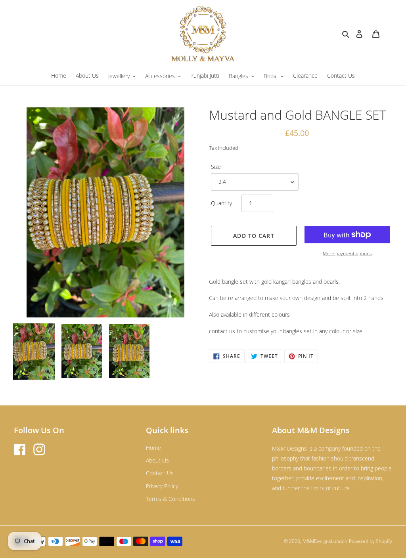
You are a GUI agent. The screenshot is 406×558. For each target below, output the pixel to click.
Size (216, 166)
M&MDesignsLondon (325, 541)
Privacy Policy (162, 486)
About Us (157, 460)
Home (153, 447)
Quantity (221, 203)
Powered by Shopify (370, 541)
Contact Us (160, 473)
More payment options (347, 253)
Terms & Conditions (170, 499)
